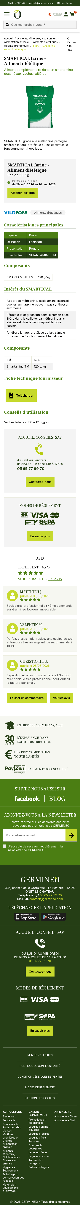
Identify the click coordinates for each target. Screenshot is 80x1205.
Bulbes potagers (39, 1167)
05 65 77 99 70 (51, 895)
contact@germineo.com (41, 3)
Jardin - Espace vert (38, 1113)
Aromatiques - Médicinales (37, 1121)
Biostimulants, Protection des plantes (12, 1127)
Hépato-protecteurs (16, 45)
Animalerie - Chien (65, 1116)
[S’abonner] (71, 835)
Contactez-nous (40, 482)
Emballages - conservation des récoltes (13, 1177)
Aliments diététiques (45, 42)
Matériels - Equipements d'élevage (11, 1187)
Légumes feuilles (39, 1133)
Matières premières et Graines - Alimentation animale (10, 1141)
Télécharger (24, 395)
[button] (40, 106)
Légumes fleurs (38, 1152)
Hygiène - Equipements (11, 1169)
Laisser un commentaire (27, 698)
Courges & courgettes (35, 1147)
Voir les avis (61, 698)
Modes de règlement (40, 1087)
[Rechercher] (7, 24)
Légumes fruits (38, 1137)
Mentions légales (40, 1055)
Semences (9, 1116)
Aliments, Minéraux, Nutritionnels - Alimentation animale (11, 1157)
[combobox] (40, 25)
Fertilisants (9, 1120)
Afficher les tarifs (23, 193)
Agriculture (12, 1111)
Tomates (34, 1141)
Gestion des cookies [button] (40, 1098)
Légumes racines (39, 1156)
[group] (40, 107)
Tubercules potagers (36, 1162)
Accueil (8, 38)
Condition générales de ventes (40, 1076)
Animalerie (62, 1111)
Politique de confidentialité (40, 1065)
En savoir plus (40, 536)
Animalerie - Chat (64, 1120)
